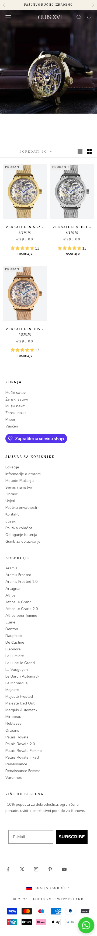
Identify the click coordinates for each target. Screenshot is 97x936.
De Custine (14, 642)
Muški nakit (15, 406)
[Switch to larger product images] (80, 151)
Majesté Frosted (19, 696)
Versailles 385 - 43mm (25, 331)
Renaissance (16, 764)
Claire (10, 622)
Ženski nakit (15, 412)
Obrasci (12, 494)
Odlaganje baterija (21, 534)
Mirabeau (13, 716)
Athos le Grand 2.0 (21, 608)
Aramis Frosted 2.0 (21, 581)
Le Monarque (16, 683)
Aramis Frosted (18, 574)
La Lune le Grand (20, 662)
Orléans (12, 730)
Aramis (11, 568)
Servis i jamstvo (18, 487)
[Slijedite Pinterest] (50, 869)
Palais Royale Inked (22, 757)
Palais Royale (17, 737)
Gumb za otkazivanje (22, 541)
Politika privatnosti (21, 507)
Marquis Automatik (21, 710)
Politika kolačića (18, 528)
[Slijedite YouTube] (64, 869)
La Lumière (14, 655)
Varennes (13, 777)
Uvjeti (10, 500)
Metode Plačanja (19, 480)
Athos (10, 595)
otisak (10, 521)
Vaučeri (11, 426)
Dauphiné (13, 635)
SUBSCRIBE (72, 836)
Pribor (10, 419)
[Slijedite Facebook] (8, 869)
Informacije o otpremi (23, 473)
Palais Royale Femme (23, 750)
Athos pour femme (21, 615)
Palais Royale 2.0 (20, 743)
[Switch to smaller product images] (89, 151)
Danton (11, 629)
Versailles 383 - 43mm (72, 229)
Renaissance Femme (22, 770)
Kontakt (12, 514)
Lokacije (12, 467)
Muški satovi (15, 392)
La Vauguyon (16, 669)
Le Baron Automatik (22, 676)
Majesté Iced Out (19, 703)
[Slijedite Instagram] (36, 869)
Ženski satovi (16, 399)
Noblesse (13, 723)
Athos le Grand (18, 602)
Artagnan (13, 588)
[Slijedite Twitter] (22, 869)
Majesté (12, 689)
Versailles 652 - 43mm (25, 229)
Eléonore (13, 649)
